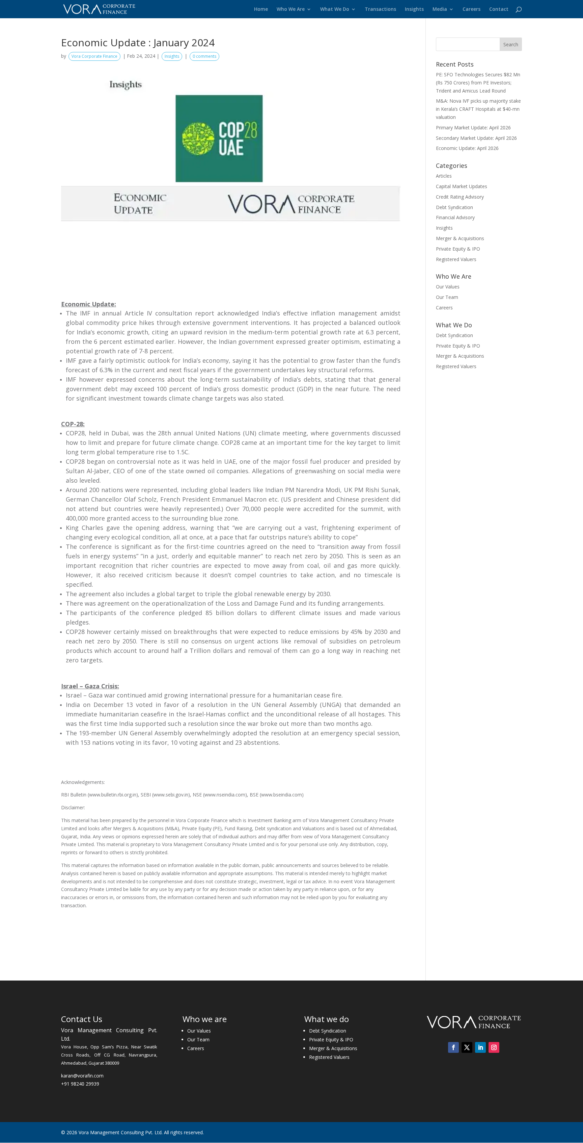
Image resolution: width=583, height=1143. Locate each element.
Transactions (380, 9)
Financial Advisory (455, 217)
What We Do (334, 9)
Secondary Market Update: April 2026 (476, 138)
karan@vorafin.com (82, 1075)
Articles (444, 176)
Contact (498, 9)
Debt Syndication (454, 207)
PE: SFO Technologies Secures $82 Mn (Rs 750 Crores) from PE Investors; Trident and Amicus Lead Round (478, 82)
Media (440, 9)
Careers (471, 9)
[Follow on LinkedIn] (480, 1047)
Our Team (447, 297)
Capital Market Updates (461, 186)
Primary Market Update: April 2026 (473, 127)
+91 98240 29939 (80, 1084)
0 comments (204, 56)
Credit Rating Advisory (460, 197)
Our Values (448, 286)
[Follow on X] (467, 1047)
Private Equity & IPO (458, 249)
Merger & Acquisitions (460, 238)
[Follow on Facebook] (453, 1047)
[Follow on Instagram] (494, 1047)
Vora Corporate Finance (94, 56)
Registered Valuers (456, 259)
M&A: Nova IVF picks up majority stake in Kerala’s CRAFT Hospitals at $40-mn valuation (478, 109)
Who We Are (291, 9)
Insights (414, 9)
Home (261, 9)
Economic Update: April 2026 (467, 148)
